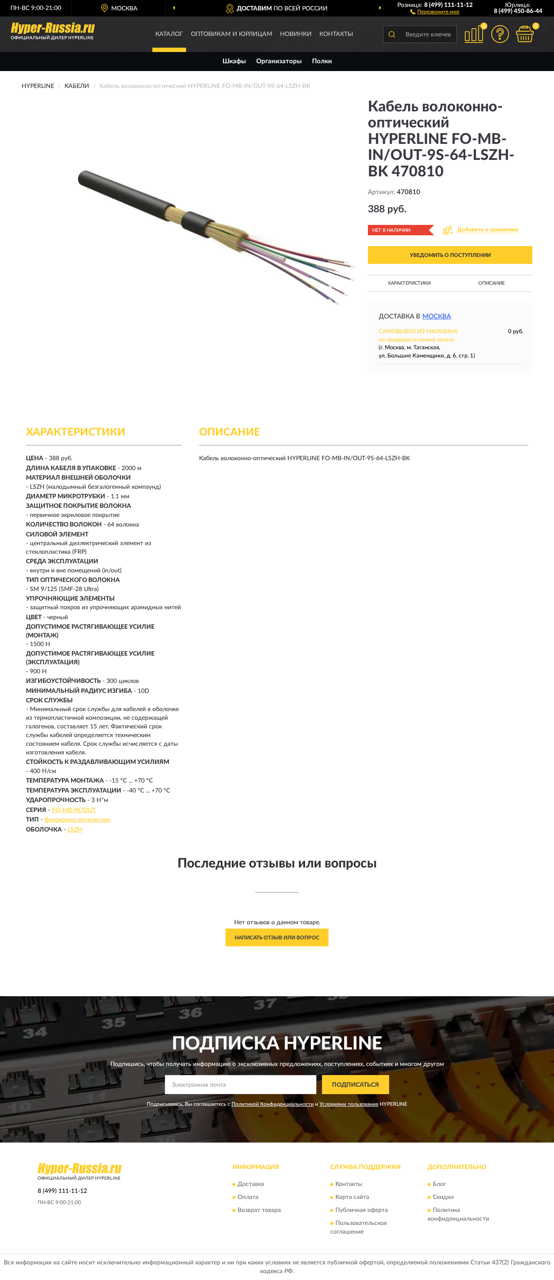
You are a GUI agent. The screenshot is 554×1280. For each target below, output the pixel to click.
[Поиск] (391, 34)
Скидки (443, 1197)
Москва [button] (436, 316)
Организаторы (279, 61)
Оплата (248, 1197)
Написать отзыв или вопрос (277, 937)
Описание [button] (491, 283)
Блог (439, 1184)
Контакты (336, 34)
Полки (322, 61)
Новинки (296, 34)
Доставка (251, 1184)
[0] (524, 34)
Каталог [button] (169, 34)
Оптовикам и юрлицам (231, 34)
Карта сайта (352, 1197)
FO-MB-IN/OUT (74, 810)
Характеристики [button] (409, 283)
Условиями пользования (348, 1104)
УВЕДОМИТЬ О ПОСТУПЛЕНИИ (450, 255)
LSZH (75, 830)
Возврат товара (259, 1210)
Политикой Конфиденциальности (273, 1104)
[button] (434, 11)
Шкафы (234, 61)
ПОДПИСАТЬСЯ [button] (355, 1085)
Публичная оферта (361, 1210)
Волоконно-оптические (77, 820)
